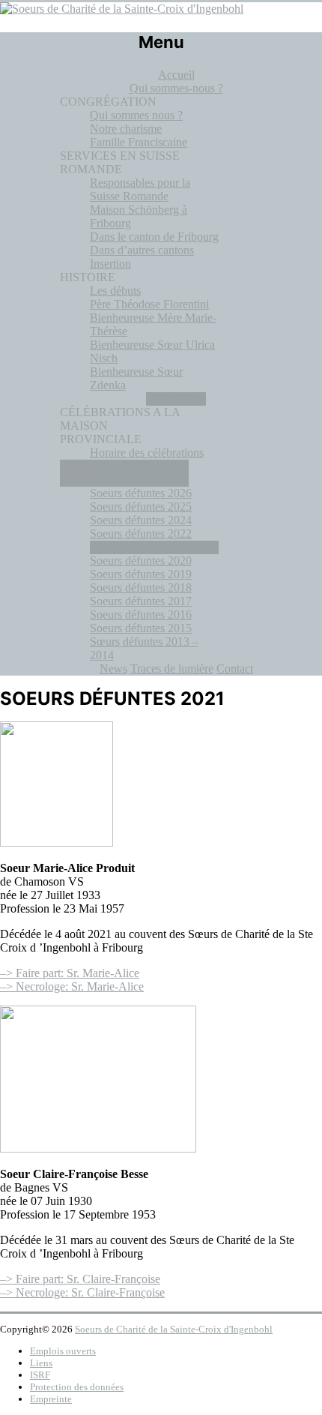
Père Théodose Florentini (149, 304)
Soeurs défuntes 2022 (141, 533)
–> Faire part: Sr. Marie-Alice (69, 973)
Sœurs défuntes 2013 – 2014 (144, 648)
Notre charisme (126, 128)
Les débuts (115, 290)
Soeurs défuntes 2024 (141, 520)
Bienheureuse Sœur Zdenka (136, 378)
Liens (41, 1363)
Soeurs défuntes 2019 (141, 574)
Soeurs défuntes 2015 (141, 628)
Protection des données (77, 1387)
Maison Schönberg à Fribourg (138, 216)
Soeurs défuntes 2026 (141, 493)
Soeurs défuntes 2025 (141, 506)
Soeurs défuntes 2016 (141, 614)
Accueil (176, 74)
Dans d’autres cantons (142, 250)
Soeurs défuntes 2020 (141, 560)
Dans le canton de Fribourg (154, 236)
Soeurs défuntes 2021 (141, 547)
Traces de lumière (171, 668)
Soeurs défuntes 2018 (141, 587)
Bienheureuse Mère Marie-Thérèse (153, 324)
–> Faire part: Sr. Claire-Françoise (80, 1279)
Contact (234, 668)
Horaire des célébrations (147, 452)
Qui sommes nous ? (136, 115)
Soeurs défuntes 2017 (141, 601)
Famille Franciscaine (138, 142)
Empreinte (51, 1399)
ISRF (40, 1375)
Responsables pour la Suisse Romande (140, 189)
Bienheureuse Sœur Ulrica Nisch (152, 351)
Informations (176, 398)
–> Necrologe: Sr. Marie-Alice (72, 986)
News (113, 668)
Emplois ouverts (63, 1351)
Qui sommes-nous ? (176, 88)
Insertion (110, 263)
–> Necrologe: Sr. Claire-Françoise (82, 1292)
